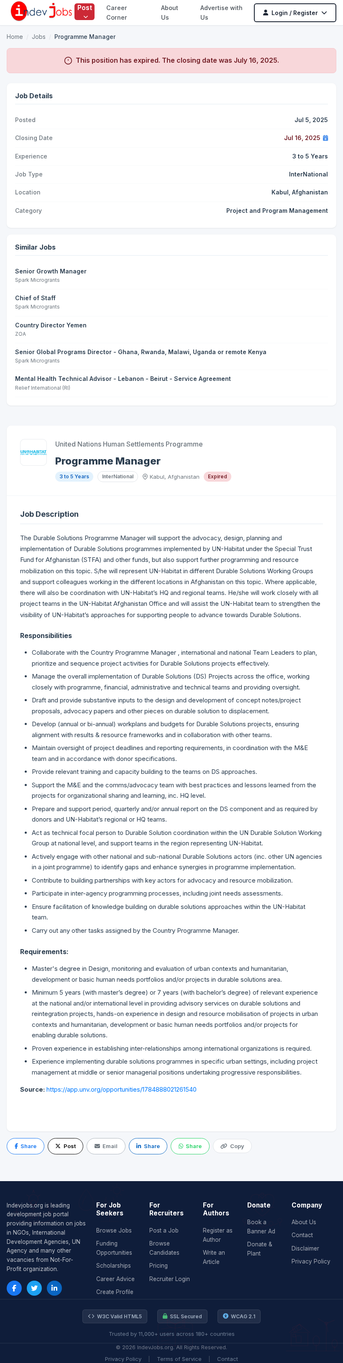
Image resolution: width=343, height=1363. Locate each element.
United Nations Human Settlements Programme (129, 444)
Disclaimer (305, 1248)
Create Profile (114, 1292)
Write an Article (214, 1257)
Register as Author (218, 1235)
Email (110, 1146)
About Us (304, 1222)
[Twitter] (34, 1288)
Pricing (158, 1265)
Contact (302, 1235)
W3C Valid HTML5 (119, 1316)
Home (15, 36)
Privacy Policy (311, 1261)
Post (84, 7)
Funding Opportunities (114, 1248)
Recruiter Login (169, 1279)
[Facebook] (14, 1288)
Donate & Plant (259, 1249)
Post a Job (164, 1230)
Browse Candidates (164, 1248)
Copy (237, 1146)
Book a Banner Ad (261, 1227)
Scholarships (113, 1265)
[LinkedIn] (54, 1288)
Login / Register (294, 12)
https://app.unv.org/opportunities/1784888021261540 (121, 1089)
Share (28, 1146)
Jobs (39, 36)
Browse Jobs (114, 1230)
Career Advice (115, 1279)
